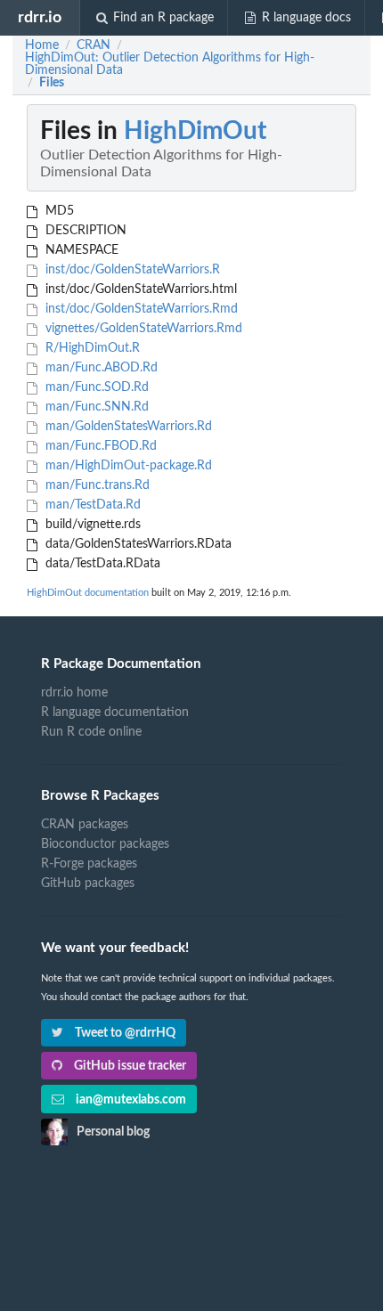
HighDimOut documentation (88, 593)
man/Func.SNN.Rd (95, 407)
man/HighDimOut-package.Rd (127, 466)
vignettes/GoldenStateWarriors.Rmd (142, 328)
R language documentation (115, 712)
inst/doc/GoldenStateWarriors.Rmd (140, 309)
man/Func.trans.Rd (96, 485)
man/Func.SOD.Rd (95, 387)
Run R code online (91, 732)
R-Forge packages (89, 864)
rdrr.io (39, 17)
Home (42, 45)
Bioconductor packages (105, 844)
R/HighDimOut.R (91, 348)
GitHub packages (87, 883)
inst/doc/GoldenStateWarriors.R (131, 270)
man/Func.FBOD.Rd (99, 446)
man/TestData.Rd (91, 505)
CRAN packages (84, 824)
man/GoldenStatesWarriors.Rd (127, 426)
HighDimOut (195, 130)
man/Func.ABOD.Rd (100, 368)
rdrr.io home (74, 693)
